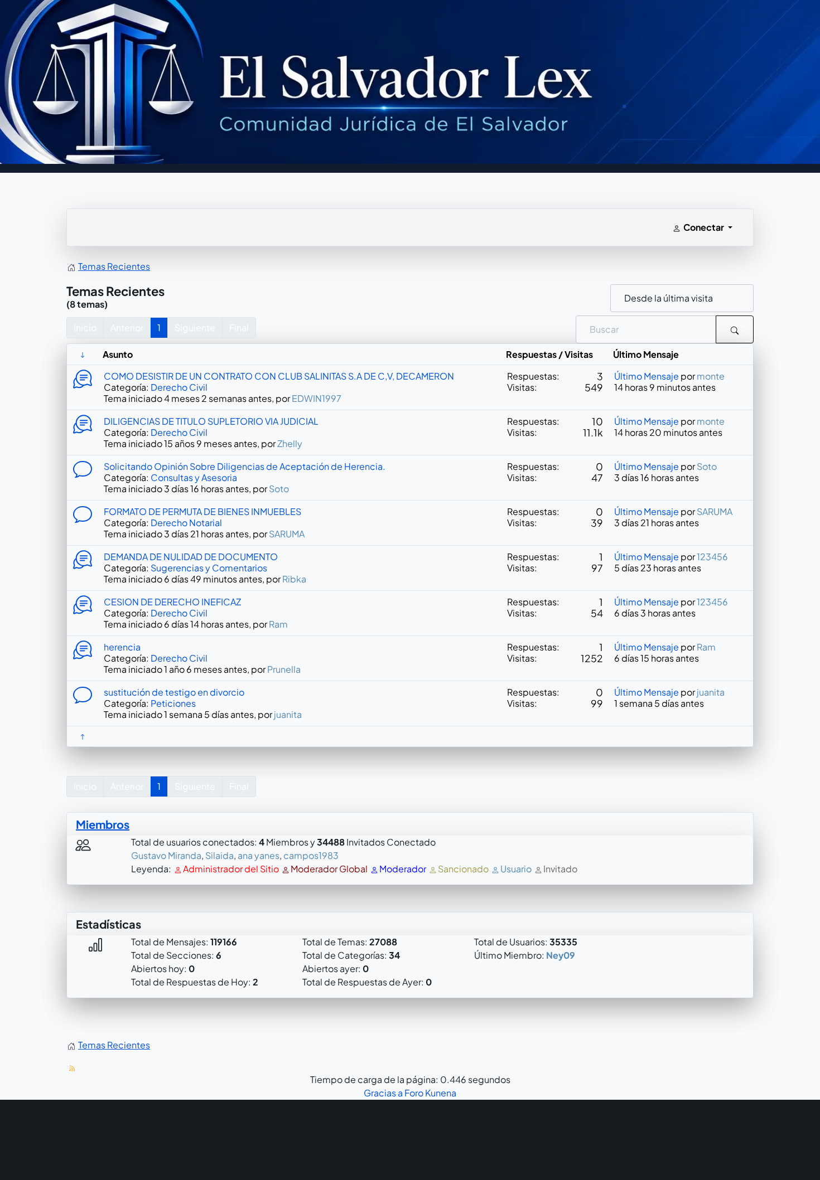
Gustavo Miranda (166, 855)
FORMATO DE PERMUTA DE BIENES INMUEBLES (202, 511)
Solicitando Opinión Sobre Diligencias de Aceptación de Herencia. (244, 466)
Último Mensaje (646, 376)
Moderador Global (329, 869)
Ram (278, 624)
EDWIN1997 (316, 398)
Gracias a (383, 1093)
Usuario (516, 869)
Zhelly (289, 443)
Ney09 (560, 955)
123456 (712, 556)
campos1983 (311, 855)
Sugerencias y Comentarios (209, 568)
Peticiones (173, 703)
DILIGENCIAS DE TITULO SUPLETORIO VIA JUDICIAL (211, 421)
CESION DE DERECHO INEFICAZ (172, 602)
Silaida (219, 855)
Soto (279, 488)
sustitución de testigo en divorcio (174, 692)
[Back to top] (791, 1140)
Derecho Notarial (186, 522)
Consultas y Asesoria (194, 477)
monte (711, 376)
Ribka (294, 579)
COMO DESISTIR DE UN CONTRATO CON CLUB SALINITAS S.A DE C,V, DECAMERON (279, 376)
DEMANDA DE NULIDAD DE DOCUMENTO (191, 556)
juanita (288, 714)
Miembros (102, 824)
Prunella (284, 669)
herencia (122, 647)
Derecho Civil (179, 387)
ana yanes (258, 855)
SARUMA (287, 534)
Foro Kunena (430, 1093)
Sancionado (463, 869)
